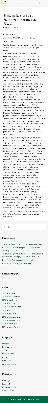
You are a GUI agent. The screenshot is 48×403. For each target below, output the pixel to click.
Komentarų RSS (9, 387)
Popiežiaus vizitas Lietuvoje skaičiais (17, 263)
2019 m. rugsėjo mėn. (11, 293)
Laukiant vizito (8, 354)
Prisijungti (6, 380)
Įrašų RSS (6, 384)
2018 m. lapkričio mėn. (11, 297)
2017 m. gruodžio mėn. (11, 327)
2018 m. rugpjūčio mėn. (11, 307)
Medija (5, 357)
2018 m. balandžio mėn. (12, 320)
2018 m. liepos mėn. (10, 310)
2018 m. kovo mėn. (10, 324)
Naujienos (6, 360)
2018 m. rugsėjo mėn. (11, 303)
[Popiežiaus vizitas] (3, 3)
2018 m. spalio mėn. (10, 300)
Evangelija (6, 344)
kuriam (38, 399)
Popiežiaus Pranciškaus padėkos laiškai (18, 260)
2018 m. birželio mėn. (10, 313)
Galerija (5, 350)
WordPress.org (8, 391)
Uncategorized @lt (9, 364)
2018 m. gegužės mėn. (11, 317)
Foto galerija (7, 347)
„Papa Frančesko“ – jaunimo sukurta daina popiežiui (23, 244)
